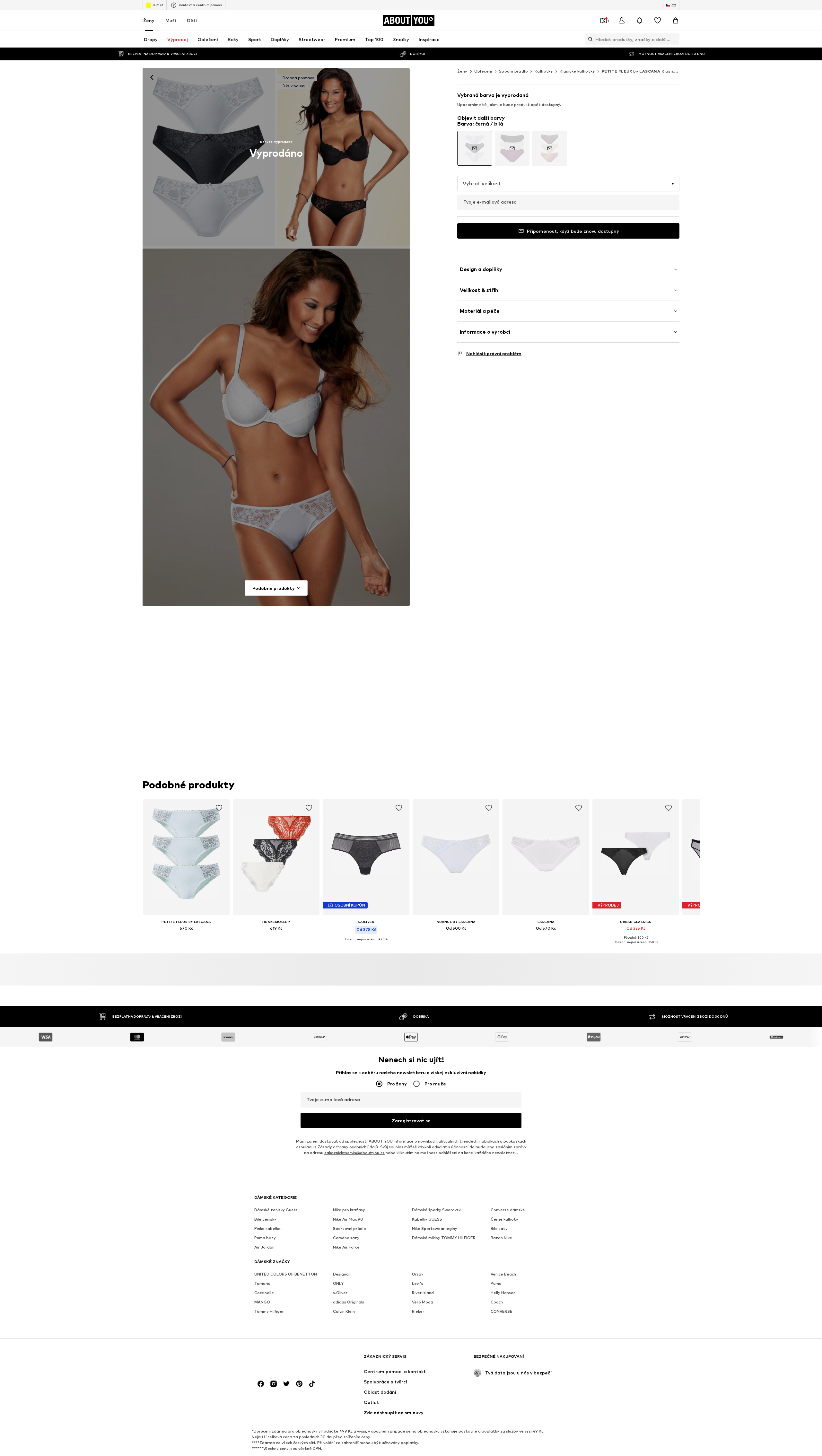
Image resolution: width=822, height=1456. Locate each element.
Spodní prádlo (513, 71)
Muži (170, 20)
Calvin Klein (344, 1311)
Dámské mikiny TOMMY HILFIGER (444, 1237)
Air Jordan (264, 1247)
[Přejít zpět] (152, 77)
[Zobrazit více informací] (186, 937)
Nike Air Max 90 (348, 1219)
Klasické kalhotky (577, 71)
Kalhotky (544, 71)
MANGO (262, 1302)
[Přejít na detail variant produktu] (474, 148)
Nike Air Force (346, 1247)
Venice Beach (503, 1274)
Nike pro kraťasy (349, 1209)
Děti (192, 20)
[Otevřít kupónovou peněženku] (604, 20)
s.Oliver (340, 1292)
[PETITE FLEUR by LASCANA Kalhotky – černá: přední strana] (209, 157)
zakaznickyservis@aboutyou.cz (354, 1152)
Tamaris (262, 1283)
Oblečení (483, 71)
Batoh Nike (501, 1237)
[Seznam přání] (657, 20)
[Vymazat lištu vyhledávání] (674, 39)
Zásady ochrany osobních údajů (348, 1147)
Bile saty (499, 1228)
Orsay (418, 1274)
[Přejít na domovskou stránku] (289, 1359)
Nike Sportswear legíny (434, 1228)
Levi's (417, 1283)
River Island (423, 1292)
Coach (497, 1302)
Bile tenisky (265, 1219)
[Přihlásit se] (621, 20)
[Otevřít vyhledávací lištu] (589, 39)
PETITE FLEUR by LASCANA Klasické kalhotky (650, 71)
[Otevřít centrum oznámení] (639, 20)
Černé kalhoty (504, 1219)
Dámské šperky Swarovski (436, 1209)
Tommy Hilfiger (269, 1311)
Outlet (158, 5)
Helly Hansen (503, 1292)
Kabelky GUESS (427, 1219)
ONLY (338, 1283)
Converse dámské (508, 1209)
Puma (496, 1283)
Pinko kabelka (267, 1228)
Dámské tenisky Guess (276, 1209)
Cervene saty (346, 1237)
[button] (568, 183)
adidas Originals (348, 1302)
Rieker (418, 1311)
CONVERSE (501, 1311)
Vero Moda (422, 1302)
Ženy (148, 20)
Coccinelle (264, 1292)
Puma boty (265, 1237)
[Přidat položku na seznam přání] (219, 808)
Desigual (341, 1274)
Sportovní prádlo (349, 1228)
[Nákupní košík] (675, 20)
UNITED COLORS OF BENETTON (285, 1274)
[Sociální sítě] (261, 1384)
